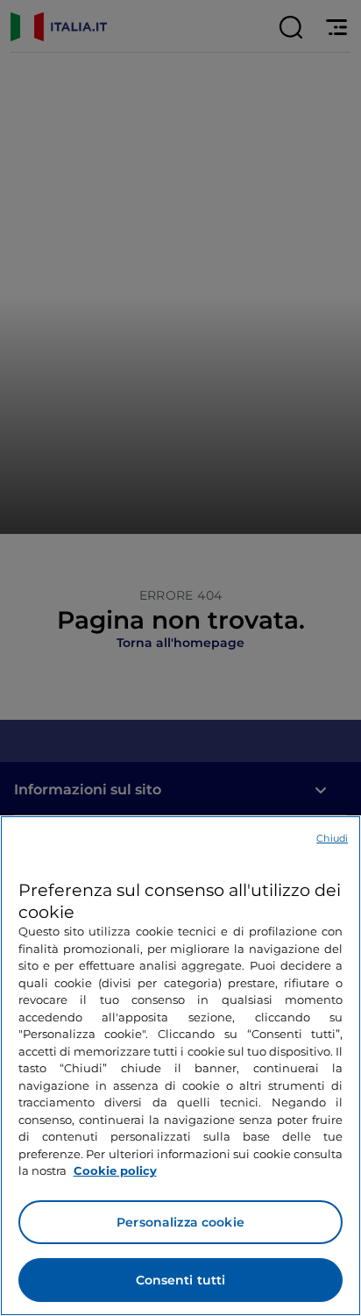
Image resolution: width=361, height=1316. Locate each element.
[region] (180, 1065)
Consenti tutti (181, 1280)
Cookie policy (115, 1170)
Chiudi (332, 838)
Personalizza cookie (180, 1222)
